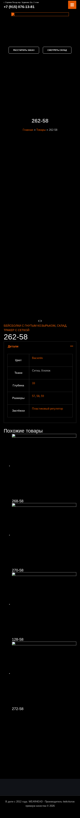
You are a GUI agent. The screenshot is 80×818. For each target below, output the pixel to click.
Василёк (37, 358)
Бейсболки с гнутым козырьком (29, 325)
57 (33, 396)
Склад (61, 325)
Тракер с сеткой (16, 330)
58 (37, 396)
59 (42, 396)
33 (33, 383)
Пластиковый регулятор (47, 408)
